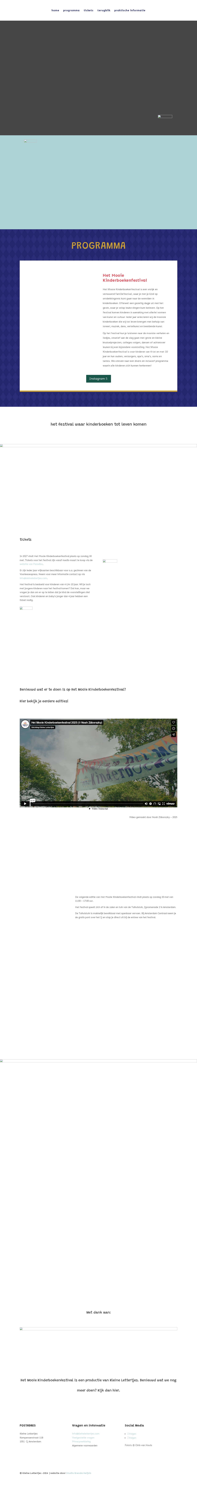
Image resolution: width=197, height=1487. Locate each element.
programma (71, 10)
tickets (88, 10)
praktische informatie (129, 10)
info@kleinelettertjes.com (33, 578)
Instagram (97, 378)
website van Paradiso (31, 564)
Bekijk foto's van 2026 (56, 846)
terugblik (103, 10)
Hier (129, 1045)
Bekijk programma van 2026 (140, 846)
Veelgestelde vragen (83, 1437)
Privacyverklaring (81, 1441)
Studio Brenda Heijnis (78, 1473)
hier (116, 1390)
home (55, 10)
